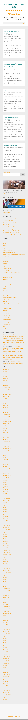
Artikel (4, 245)
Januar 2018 (5, 586)
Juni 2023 (5, 455)
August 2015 (6, 636)
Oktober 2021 (6, 500)
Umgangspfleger (6, 315)
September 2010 (7, 694)
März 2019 (5, 563)
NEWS (4, 286)
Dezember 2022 (6, 468)
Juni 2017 (5, 600)
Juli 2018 (5, 577)
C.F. (3, 340)
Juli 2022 (5, 480)
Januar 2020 (5, 548)
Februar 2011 (6, 683)
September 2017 (7, 595)
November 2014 (6, 656)
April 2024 (5, 432)
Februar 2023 (6, 464)
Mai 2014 (5, 670)
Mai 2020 (5, 539)
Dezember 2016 (6, 606)
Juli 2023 (5, 453)
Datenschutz (17, 716)
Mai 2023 (5, 457)
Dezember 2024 (6, 414)
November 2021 (6, 498)
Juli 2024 (5, 426)
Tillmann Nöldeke (7, 335)
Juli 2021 (5, 507)
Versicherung (6, 322)
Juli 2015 (5, 638)
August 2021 (6, 505)
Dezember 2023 (6, 441)
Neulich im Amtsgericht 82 (9, 226)
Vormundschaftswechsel (10, 145)
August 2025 (6, 396)
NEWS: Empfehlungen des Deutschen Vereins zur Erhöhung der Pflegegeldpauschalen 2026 (14, 342)
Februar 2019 (6, 566)
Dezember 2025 (6, 387)
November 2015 (6, 629)
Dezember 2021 (6, 496)
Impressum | (11, 716)
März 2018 (5, 584)
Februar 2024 (6, 437)
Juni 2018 (5, 579)
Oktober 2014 (6, 658)
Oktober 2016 (6, 611)
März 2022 (5, 489)
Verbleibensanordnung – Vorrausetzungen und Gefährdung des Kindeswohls (13, 64)
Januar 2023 (5, 466)
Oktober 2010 (6, 692)
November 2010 (6, 690)
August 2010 (6, 697)
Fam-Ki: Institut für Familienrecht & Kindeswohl (14, 254)
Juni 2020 (5, 536)
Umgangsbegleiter (7, 312)
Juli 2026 (5, 371)
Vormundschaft (6, 324)
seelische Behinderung (8, 308)
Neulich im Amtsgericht (8, 284)
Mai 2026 (5, 376)
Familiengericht (6, 257)
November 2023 (6, 444)
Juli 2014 (5, 665)
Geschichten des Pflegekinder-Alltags (11, 272)
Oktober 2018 (6, 570)
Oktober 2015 (6, 631)
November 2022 (6, 471)
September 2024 (7, 421)
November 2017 (6, 590)
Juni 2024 (5, 428)
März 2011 (5, 681)
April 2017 (5, 602)
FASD (4, 259)
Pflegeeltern (5, 290)
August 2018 (6, 575)
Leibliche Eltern (14, 68)
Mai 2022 (5, 484)
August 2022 (6, 477)
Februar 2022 (6, 491)
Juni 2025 (5, 401)
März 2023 (5, 462)
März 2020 (5, 543)
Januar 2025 (5, 412)
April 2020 (5, 541)
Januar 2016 (5, 624)
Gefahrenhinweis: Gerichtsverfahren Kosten (13, 234)
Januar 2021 (5, 520)
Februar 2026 (6, 383)
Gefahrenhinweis (7, 268)
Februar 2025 (6, 410)
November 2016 (6, 609)
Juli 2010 (5, 699)
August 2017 (6, 597)
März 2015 (5, 647)
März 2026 (5, 380)
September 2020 (7, 529)
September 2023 (7, 448)
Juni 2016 (5, 618)
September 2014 (7, 661)
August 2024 (6, 423)
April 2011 (5, 679)
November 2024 (6, 416)
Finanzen (5, 263)
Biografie (5, 247)
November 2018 (6, 568)
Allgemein (5, 243)
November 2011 (6, 674)
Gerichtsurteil (6, 270)
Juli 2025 (5, 398)
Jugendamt (5, 275)
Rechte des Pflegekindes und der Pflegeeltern (13, 303)
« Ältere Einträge (6, 172)
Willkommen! (7, 91)
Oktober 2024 (6, 419)
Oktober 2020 (6, 527)
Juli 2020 (5, 534)
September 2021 (7, 502)
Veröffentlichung (7, 319)
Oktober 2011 (6, 676)
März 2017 (5, 604)
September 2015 (7, 633)
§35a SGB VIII (6, 328)
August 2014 (6, 663)
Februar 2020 (6, 545)
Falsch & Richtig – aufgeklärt (9, 252)
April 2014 (5, 672)
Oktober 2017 (6, 593)
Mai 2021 (5, 511)
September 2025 (7, 394)
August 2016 (6, 615)
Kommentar (5, 279)
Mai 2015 (5, 642)
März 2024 (5, 435)
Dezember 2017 (6, 588)
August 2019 (6, 557)
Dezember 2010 (6, 688)
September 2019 (7, 554)
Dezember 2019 (6, 550)
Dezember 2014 (6, 654)
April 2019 (5, 561)
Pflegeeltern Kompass (8, 293)
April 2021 (5, 514)
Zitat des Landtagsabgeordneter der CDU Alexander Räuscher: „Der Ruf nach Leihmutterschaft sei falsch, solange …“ (12, 230)
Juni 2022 (5, 482)
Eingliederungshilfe (7, 250)
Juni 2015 (5, 640)
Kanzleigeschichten (7, 277)
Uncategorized (7, 150)
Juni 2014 (5, 667)
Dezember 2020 (6, 523)
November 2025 (6, 389)
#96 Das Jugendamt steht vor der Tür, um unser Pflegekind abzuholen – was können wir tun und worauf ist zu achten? (13, 336)
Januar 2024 (5, 439)
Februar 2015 (6, 649)
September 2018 (7, 572)
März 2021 (5, 516)
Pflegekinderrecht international (10, 297)
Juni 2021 (5, 509)
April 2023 (5, 459)
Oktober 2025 (6, 392)
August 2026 (6, 369)
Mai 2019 (5, 559)
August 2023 (6, 450)
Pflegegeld (5, 295)
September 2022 (7, 475)
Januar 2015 (5, 651)
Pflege (4, 288)
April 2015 (5, 645)
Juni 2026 (5, 374)
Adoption (5, 241)
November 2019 (6, 552)
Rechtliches (5, 306)
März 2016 (5, 622)
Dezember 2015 (6, 627)
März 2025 (5, 407)
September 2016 (7, 613)
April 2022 (5, 487)
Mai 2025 (5, 403)
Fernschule (5, 261)
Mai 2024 (5, 430)
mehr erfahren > (7, 193)
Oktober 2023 (6, 446)
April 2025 (5, 405)
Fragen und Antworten (8, 266)
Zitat (4, 326)
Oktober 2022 (6, 473)
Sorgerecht (5, 310)
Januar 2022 (5, 493)
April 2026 (5, 378)
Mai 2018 (5, 581)
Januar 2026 (5, 385)
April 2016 (5, 620)
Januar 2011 (5, 685)
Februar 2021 (6, 518)
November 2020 (6, 525)
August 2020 (6, 532)
